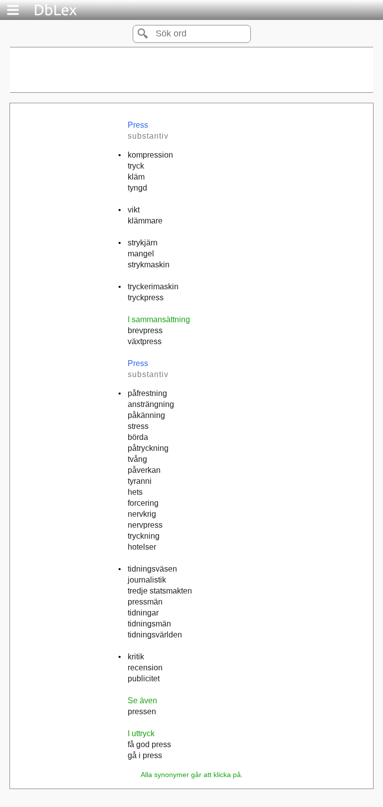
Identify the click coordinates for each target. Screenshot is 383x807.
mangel (141, 253)
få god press (149, 744)
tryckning (144, 536)
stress (138, 426)
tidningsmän (149, 623)
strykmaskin (149, 264)
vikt (134, 209)
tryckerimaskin (153, 286)
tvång (137, 459)
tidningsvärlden (155, 634)
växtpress (145, 341)
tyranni (140, 481)
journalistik (147, 580)
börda (138, 437)
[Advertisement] (191, 69)
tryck (136, 166)
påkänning (146, 415)
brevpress (145, 330)
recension (145, 667)
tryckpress (146, 297)
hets (135, 492)
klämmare (145, 220)
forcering (143, 503)
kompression (150, 155)
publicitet (144, 678)
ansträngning (151, 404)
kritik (136, 656)
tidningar (143, 612)
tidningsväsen (152, 569)
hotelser (142, 547)
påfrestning (147, 393)
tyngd (137, 188)
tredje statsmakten (160, 591)
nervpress (145, 525)
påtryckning (148, 448)
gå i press (145, 755)
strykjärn (143, 242)
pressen (142, 711)
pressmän (145, 602)
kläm (136, 177)
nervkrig (142, 514)
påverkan (144, 470)
